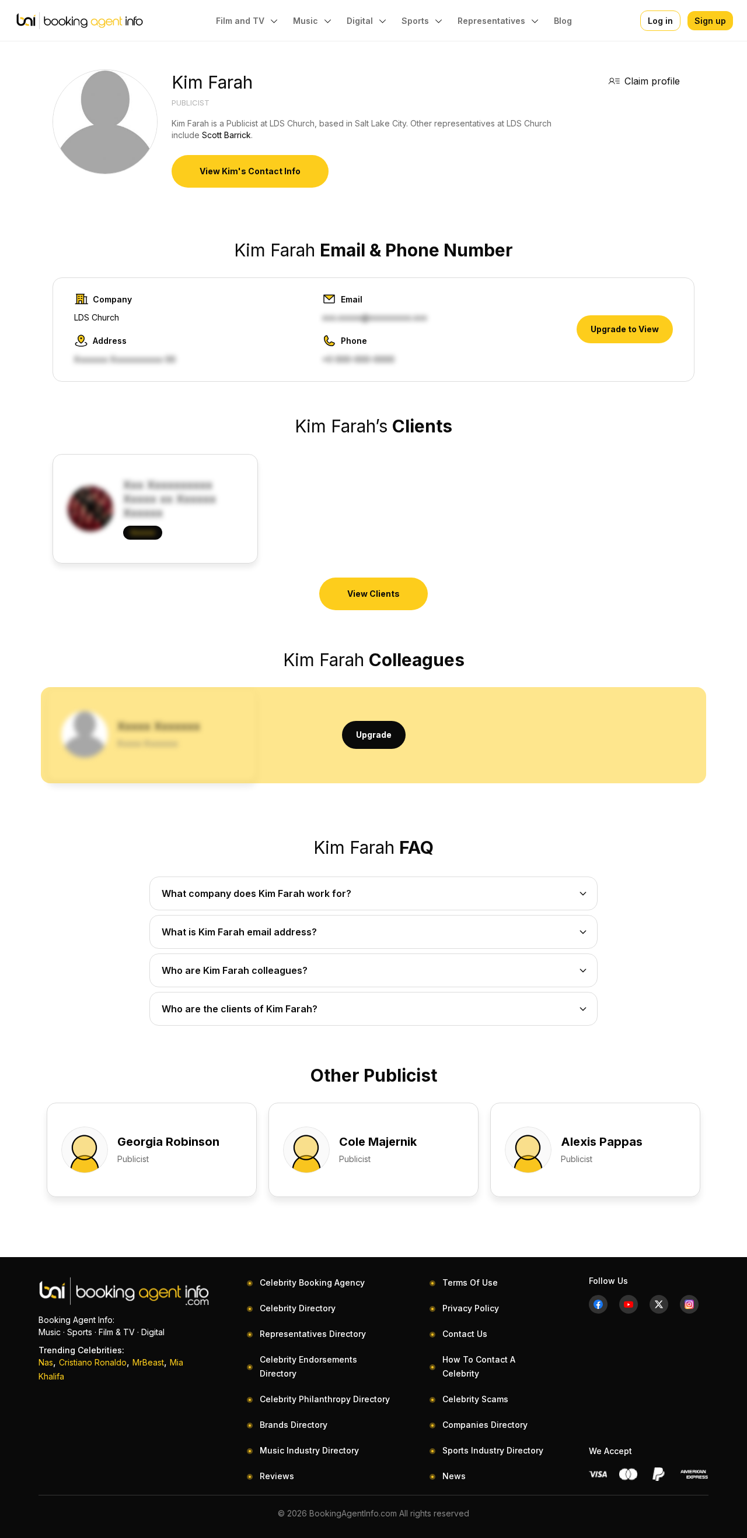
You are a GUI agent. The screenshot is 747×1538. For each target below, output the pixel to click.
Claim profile (652, 81)
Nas (46, 1362)
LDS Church (96, 317)
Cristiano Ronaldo (93, 1362)
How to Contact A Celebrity (478, 1366)
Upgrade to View (625, 329)
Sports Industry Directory (492, 1450)
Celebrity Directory (298, 1308)
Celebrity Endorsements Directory (308, 1366)
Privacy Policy (470, 1308)
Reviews (277, 1476)
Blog (563, 21)
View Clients (373, 594)
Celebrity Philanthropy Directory (325, 1399)
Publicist (191, 102)
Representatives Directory (313, 1334)
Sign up (710, 21)
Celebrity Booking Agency (312, 1282)
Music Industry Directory (309, 1450)
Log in (660, 21)
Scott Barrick (226, 135)
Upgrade (374, 735)
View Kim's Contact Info (250, 171)
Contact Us (464, 1334)
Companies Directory (485, 1425)
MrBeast (148, 1362)
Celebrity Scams (475, 1399)
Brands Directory (293, 1425)
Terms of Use (470, 1282)
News (454, 1476)
